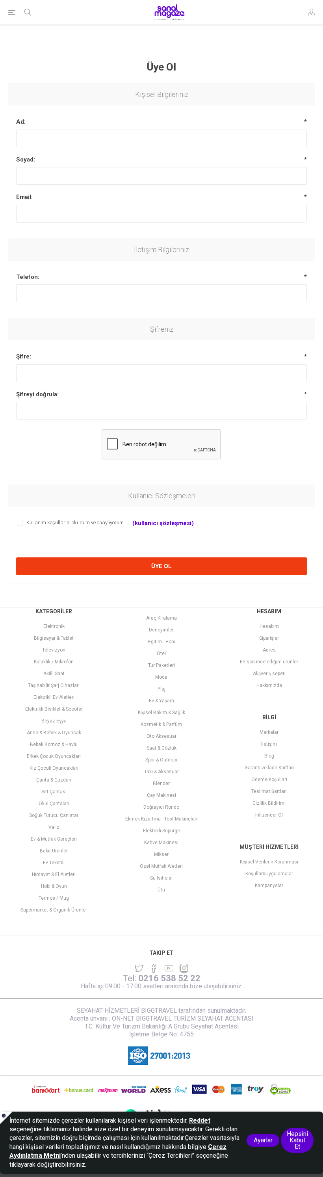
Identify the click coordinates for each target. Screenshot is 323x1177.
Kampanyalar (269, 885)
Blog (269, 756)
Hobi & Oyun (54, 886)
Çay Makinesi (161, 795)
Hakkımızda (269, 685)
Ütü (161, 890)
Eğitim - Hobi (161, 641)
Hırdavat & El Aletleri (54, 874)
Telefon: (27, 276)
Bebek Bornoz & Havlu (54, 744)
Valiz (53, 827)
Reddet (199, 1120)
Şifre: (23, 356)
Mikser (161, 854)
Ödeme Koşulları (269, 779)
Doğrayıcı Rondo (161, 807)
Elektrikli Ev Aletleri (53, 697)
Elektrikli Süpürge (161, 831)
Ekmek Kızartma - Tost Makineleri (161, 819)
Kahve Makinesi (161, 842)
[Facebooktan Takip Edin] (154, 968)
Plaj (161, 689)
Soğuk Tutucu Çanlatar (53, 815)
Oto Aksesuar (161, 736)
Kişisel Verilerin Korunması (269, 862)
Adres (269, 650)
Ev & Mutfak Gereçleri (54, 839)
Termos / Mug (54, 898)
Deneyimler (161, 630)
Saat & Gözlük (161, 748)
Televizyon (53, 650)
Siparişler (269, 638)
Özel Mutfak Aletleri (161, 866)
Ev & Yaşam (161, 701)
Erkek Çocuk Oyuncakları (54, 756)
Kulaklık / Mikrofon (54, 662)
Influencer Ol (269, 815)
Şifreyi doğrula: (37, 394)
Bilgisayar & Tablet (54, 638)
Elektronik (54, 626)
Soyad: (25, 159)
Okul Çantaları (54, 803)
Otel (161, 653)
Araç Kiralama (161, 618)
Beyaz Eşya (54, 721)
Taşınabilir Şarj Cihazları (54, 685)
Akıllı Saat (54, 673)
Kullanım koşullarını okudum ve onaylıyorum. (75, 522)
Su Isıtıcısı (161, 878)
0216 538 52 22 (169, 978)
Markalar (269, 732)
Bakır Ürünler (54, 851)
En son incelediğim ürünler (269, 662)
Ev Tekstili (54, 862)
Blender (161, 783)
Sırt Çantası (54, 792)
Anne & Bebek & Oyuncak (54, 732)
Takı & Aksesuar (161, 771)
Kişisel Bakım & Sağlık (161, 712)
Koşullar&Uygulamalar (269, 873)
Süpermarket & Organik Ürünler (53, 910)
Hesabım (269, 626)
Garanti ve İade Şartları (269, 767)
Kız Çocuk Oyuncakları (54, 768)
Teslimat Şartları (269, 791)
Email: (24, 196)
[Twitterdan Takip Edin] (139, 968)
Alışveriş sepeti (269, 673)
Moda (161, 677)
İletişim (269, 744)
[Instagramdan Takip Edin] (169, 968)
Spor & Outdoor (161, 760)
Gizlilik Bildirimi (269, 803)
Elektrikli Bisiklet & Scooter (54, 709)
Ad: (21, 121)
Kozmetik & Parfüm (161, 724)
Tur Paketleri (161, 665)
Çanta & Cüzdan (53, 780)
